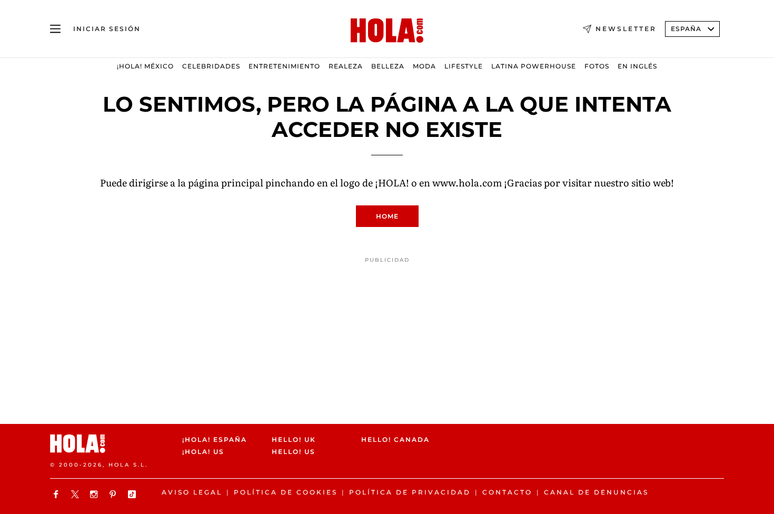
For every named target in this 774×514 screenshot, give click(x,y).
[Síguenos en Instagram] (95, 494)
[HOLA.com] (387, 31)
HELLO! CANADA (395, 439)
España (686, 29)
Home (387, 216)
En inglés (637, 66)
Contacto (507, 492)
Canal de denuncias (596, 492)
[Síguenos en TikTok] (133, 494)
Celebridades (211, 66)
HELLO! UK (294, 439)
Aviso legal (192, 492)
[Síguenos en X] (76, 494)
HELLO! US (293, 452)
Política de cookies (286, 492)
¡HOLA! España (214, 439)
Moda (424, 66)
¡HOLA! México (145, 66)
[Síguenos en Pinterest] (114, 494)
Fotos (596, 66)
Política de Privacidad (410, 492)
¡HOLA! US (203, 452)
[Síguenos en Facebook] (57, 494)
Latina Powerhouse (533, 66)
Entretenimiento (284, 66)
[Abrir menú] (55, 29)
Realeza (346, 66)
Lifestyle (463, 66)
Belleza (387, 66)
